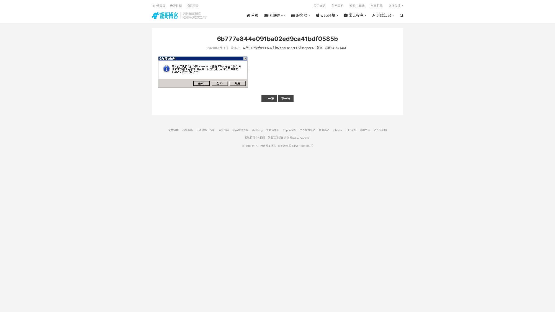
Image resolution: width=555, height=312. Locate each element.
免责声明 (337, 6)
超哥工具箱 (357, 6)
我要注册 (176, 6)
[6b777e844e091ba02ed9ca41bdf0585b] (277, 72)
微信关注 (394, 6)
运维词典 (223, 130)
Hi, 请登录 (158, 6)
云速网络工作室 (205, 130)
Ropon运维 (289, 130)
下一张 (285, 98)
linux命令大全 (240, 130)
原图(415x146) (335, 48)
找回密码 (192, 6)
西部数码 (187, 130)
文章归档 (377, 6)
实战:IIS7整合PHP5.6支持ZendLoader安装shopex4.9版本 (283, 48)
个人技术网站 (307, 130)
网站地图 (283, 146)
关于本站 (319, 6)
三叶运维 (351, 130)
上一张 (269, 98)
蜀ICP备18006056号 (301, 146)
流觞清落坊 (272, 130)
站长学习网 (380, 130)
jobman (337, 130)
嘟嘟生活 (365, 130)
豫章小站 (324, 130)
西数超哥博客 (165, 15)
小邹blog (257, 130)
